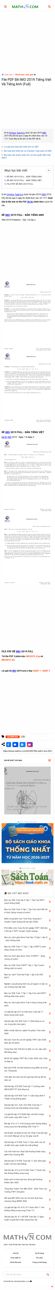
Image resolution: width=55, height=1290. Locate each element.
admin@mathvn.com (22, 1281)
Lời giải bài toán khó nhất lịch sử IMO (21, 147)
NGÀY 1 (37, 671)
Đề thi (4, 437)
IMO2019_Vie (8, 660)
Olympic (12, 133)
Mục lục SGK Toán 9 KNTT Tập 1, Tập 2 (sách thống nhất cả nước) (24, 967)
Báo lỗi (30, 744)
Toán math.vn (15, 1258)
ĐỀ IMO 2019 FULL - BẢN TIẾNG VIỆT (24, 180)
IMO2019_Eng (33, 656)
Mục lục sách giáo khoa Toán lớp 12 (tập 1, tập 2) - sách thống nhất (25, 939)
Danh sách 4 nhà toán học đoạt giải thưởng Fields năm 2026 (23, 1181)
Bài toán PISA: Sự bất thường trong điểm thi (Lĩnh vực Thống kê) (26, 1069)
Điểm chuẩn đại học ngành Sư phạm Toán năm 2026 (24, 1032)
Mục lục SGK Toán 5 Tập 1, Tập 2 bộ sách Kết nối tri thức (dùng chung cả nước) (26, 911)
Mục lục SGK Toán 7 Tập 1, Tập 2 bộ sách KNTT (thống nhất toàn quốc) (25, 994)
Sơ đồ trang (39, 1253)
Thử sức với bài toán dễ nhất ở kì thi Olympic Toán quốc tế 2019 (24, 783)
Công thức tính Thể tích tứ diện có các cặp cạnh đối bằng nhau (25, 1050)
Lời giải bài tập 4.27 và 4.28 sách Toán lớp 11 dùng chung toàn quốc (23, 1013)
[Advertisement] (27, 42)
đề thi (30, 201)
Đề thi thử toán (15, 1262)
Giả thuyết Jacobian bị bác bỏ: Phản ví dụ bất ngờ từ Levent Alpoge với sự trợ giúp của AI (25, 1134)
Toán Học (8, 74)
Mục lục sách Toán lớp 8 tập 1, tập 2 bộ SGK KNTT (23, 976)
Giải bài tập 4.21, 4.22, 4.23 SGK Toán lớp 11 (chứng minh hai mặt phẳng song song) (23, 1106)
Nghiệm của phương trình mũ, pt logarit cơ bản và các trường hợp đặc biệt (25, 985)
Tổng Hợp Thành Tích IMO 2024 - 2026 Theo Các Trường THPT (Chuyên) (25, 1190)
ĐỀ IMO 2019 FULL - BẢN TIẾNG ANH (24, 176)
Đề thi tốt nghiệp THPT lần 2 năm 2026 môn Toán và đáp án (26, 1060)
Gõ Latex (39, 1258)
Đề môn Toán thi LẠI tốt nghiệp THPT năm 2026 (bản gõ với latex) (25, 1041)
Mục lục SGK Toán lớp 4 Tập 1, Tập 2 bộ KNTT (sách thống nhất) (24, 901)
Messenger (22, 744)
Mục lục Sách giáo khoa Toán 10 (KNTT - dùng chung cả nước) (24, 957)
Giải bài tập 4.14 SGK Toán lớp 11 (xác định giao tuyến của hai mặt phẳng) (25, 1162)
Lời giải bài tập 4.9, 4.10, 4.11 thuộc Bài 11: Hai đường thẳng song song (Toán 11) (24, 1209)
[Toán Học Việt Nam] (25, 7)
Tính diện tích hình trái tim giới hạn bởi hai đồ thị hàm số (25, 1078)
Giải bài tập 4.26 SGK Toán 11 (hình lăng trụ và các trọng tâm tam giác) (24, 1022)
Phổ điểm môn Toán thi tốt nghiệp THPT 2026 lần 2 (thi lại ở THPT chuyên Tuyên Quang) (26, 929)
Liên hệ (15, 1253)
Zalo (15, 744)
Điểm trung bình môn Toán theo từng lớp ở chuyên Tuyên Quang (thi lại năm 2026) (23, 920)
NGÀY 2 (46, 671)
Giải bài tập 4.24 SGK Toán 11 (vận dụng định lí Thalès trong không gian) (24, 1097)
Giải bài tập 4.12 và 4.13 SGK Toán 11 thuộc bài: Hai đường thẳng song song (25, 1171)
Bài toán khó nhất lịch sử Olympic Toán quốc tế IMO (28, 151)
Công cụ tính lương (39, 1262)
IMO (44, 133)
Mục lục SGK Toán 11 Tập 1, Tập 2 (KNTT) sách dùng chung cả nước (25, 948)
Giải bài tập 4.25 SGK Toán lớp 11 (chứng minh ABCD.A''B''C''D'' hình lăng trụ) (24, 1088)
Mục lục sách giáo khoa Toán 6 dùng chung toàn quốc (25, 1004)
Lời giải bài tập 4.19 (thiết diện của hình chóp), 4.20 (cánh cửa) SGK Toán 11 (24, 1116)
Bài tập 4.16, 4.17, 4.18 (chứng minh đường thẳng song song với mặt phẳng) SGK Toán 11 (25, 1125)
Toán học (21, 133)
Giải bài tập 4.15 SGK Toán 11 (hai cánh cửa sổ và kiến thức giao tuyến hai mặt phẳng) (24, 1143)
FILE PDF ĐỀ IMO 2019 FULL (20, 184)
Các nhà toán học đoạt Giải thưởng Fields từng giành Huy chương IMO (24, 1153)
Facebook (8, 744)
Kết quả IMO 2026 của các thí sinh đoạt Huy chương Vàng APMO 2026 (23, 1199)
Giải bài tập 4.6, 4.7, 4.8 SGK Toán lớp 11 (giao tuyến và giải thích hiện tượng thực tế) (24, 1218)
